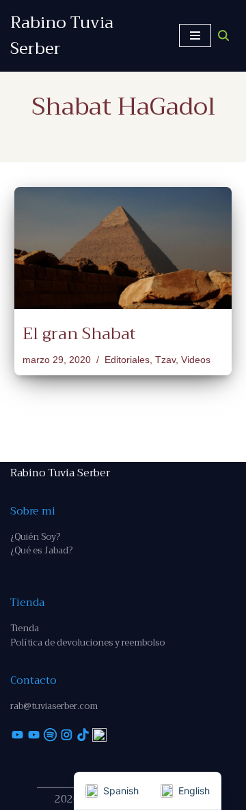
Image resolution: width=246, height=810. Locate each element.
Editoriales (127, 360)
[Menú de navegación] (195, 35)
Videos (195, 360)
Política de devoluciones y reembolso (87, 642)
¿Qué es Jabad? (41, 550)
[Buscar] (223, 35)
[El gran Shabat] (123, 248)
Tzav (165, 360)
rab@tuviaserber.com (54, 706)
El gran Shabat (79, 333)
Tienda (24, 628)
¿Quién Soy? (35, 537)
